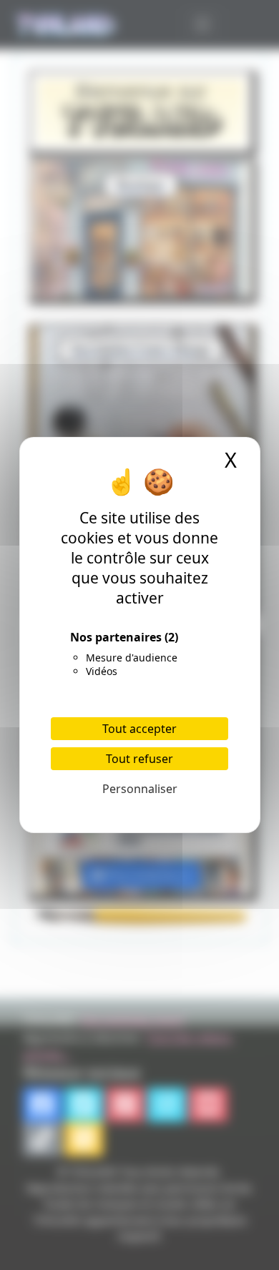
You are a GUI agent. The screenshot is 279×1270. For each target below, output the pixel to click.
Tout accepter (139, 729)
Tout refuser (139, 759)
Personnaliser (139, 789)
